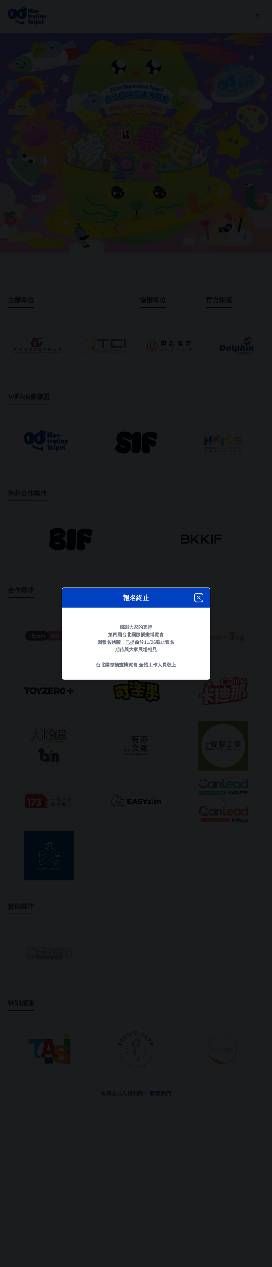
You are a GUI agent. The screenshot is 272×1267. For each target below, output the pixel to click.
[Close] (198, 597)
